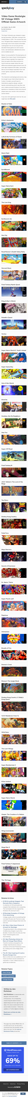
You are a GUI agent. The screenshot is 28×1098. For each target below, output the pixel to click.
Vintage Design (7, 979)
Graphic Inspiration (8, 976)
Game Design (7, 972)
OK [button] (23, 1094)
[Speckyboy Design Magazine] (7, 9)
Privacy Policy (21, 1084)
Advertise (13, 1084)
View (20, 1043)
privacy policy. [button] (13, 1096)
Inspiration (4, 31)
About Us (6, 1084)
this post (12, 99)
